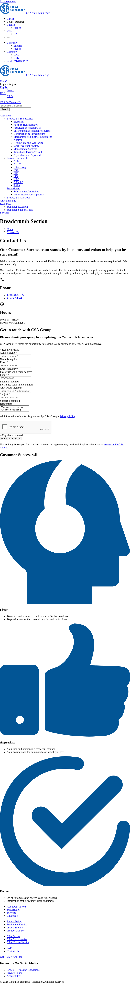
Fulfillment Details (17, 924)
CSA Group (20, 167)
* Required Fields (9, 349)
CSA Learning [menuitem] (8, 200)
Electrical (19, 121)
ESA (16, 170)
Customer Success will (19, 454)
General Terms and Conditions (23, 969)
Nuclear (18, 139)
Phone (5, 288)
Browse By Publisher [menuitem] (18, 158)
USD (9, 30)
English (18, 45)
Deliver (5, 891)
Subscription (13, 909)
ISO (16, 176)
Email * (4, 362)
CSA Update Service (18, 942)
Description (6, 403)
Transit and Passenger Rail (28, 152)
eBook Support (15, 927)
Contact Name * (8, 352)
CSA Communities (17, 939)
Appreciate (7, 742)
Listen (4, 609)
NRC (16, 179)
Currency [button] (12, 51)
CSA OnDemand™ (17, 60)
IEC (16, 173)
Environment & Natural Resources (32, 130)
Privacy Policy (67, 416)
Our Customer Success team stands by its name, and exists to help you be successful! (63, 251)
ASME (17, 161)
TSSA (17, 185)
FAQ (9, 948)
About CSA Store (16, 906)
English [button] (11, 24)
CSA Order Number (11, 387)
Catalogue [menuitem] (5, 115)
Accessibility (13, 976)
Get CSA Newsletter (11, 956)
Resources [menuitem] (5, 203)
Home (10, 229)
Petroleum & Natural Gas (27, 127)
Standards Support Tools (20, 209)
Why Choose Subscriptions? (29, 194)
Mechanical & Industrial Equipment (33, 136)
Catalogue (12, 915)
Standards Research (17, 206)
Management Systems (25, 149)
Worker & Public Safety (26, 145)
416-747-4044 (14, 298)
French (17, 27)
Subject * (5, 394)
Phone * (4, 375)
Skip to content (8, 1)
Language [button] (12, 42)
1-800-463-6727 (15, 295)
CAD (16, 33)
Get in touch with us (11, 438)
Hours (5, 312)
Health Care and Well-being (28, 142)
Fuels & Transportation (26, 124)
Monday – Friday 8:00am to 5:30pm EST (12, 321)
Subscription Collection (26, 191)
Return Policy (14, 921)
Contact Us (13, 232)
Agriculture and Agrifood (27, 155)
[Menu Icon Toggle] (8, 37)
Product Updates (16, 930)
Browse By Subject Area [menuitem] (20, 118)
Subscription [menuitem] (13, 188)
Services (11, 912)
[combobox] (15, 106)
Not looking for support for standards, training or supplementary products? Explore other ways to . (62, 446)
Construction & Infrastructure (29, 133)
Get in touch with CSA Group (25, 330)
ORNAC (18, 182)
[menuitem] (72, 121)
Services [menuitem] (4, 212)
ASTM (17, 164)
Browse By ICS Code (18, 197)
